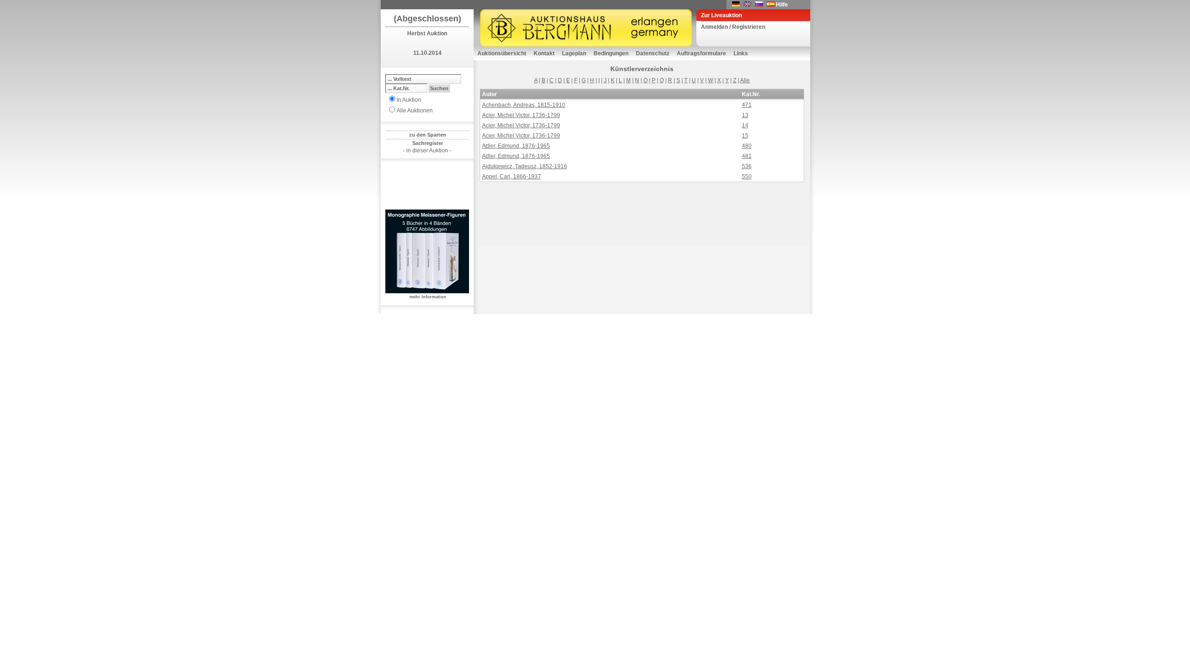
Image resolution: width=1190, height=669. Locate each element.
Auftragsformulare (701, 53)
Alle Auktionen (415, 110)
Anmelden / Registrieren (733, 27)
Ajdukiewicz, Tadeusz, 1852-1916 (524, 166)
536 (747, 166)
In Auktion (409, 100)
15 (745, 135)
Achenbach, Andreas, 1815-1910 (523, 105)
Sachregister (427, 143)
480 (747, 146)
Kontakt (544, 53)
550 (747, 176)
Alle (745, 80)
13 (745, 115)
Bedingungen (611, 53)
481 (747, 156)
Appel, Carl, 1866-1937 (511, 176)
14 (745, 125)
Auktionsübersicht (501, 53)
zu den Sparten (427, 135)
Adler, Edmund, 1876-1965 (516, 146)
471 (747, 105)
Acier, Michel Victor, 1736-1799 (521, 115)
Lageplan (574, 53)
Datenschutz (652, 53)
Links (741, 53)
